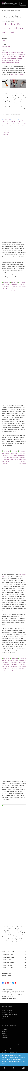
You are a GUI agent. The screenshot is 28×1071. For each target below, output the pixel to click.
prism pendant (6, 56)
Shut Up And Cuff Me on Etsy (9, 1050)
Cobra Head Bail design (17, 74)
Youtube (4, 1033)
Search (14, 1068)
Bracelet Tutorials (9, 954)
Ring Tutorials (8, 965)
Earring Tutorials (9, 960)
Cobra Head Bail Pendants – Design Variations (13, 28)
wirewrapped (5, 62)
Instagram (4, 1029)
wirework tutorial (16, 60)
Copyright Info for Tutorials (9, 1014)
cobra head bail (12, 52)
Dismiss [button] (4, 1063)
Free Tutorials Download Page (17, 1061)
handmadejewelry (19, 54)
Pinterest (4, 1035)
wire (20, 56)
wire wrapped (10, 58)
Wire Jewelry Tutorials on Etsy (9, 998)
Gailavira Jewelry (6, 1048)
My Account (4, 1068)
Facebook (4, 1031)
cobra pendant (11, 54)
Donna (3, 40)
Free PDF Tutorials (6, 973)
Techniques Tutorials (10, 967)
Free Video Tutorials (7, 975)
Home (5, 10)
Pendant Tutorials (9, 962)
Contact (4, 1018)
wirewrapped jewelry (14, 62)
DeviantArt (5, 1037)
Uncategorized (6, 46)
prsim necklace (14, 56)
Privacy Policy (5, 1016)
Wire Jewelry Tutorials (9, 952)
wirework (9, 60)
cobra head (5, 52)
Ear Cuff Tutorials (9, 957)
